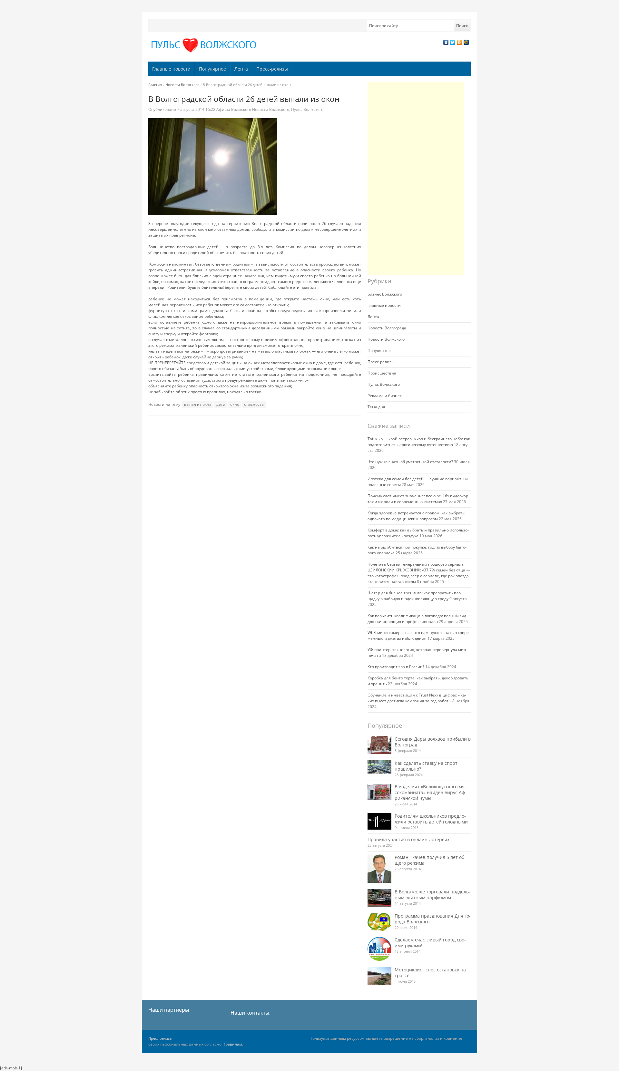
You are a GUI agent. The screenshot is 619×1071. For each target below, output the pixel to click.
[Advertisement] (416, 178)
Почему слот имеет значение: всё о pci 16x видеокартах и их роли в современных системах (418, 498)
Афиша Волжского (233, 109)
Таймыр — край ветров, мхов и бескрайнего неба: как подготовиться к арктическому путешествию (419, 441)
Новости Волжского (182, 84)
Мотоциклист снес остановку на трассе (430, 973)
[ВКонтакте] (446, 42)
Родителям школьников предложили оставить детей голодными (431, 819)
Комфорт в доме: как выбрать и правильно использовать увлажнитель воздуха (418, 533)
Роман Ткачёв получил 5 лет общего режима (430, 860)
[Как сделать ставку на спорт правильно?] (379, 767)
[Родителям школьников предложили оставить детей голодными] (379, 821)
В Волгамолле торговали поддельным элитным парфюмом (432, 895)
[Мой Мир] (466, 42)
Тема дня (376, 407)
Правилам (232, 1044)
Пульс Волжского (307, 109)
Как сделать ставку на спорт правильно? (426, 766)
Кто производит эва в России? (396, 666)
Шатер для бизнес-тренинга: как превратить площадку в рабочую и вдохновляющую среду (415, 595)
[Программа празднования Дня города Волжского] (379, 922)
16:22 (196, 109)
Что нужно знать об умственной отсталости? (410, 461)
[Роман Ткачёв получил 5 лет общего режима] (379, 868)
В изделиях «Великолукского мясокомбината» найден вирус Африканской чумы (431, 792)
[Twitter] (452, 42)
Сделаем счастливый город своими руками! (430, 943)
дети (220, 404)
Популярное (212, 69)
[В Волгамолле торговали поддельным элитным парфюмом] (379, 898)
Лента (241, 69)
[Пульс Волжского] (205, 45)
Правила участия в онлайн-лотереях (408, 839)
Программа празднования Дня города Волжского (433, 919)
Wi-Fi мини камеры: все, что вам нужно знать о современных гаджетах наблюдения (419, 635)
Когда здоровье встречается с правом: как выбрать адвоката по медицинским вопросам (416, 515)
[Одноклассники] (459, 42)
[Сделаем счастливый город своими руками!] (379, 949)
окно (234, 404)
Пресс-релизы (272, 69)
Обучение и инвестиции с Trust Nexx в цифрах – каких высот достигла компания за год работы (417, 698)
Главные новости (171, 69)
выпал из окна (197, 404)
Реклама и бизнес (385, 395)
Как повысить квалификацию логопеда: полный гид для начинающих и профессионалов (417, 618)
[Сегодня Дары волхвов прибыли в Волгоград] (379, 745)
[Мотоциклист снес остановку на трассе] (379, 976)
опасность (254, 404)
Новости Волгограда (387, 328)
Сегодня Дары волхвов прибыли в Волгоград (433, 742)
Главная (155, 84)
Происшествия (382, 373)
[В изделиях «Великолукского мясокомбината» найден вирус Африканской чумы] (379, 792)
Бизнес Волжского (385, 294)
